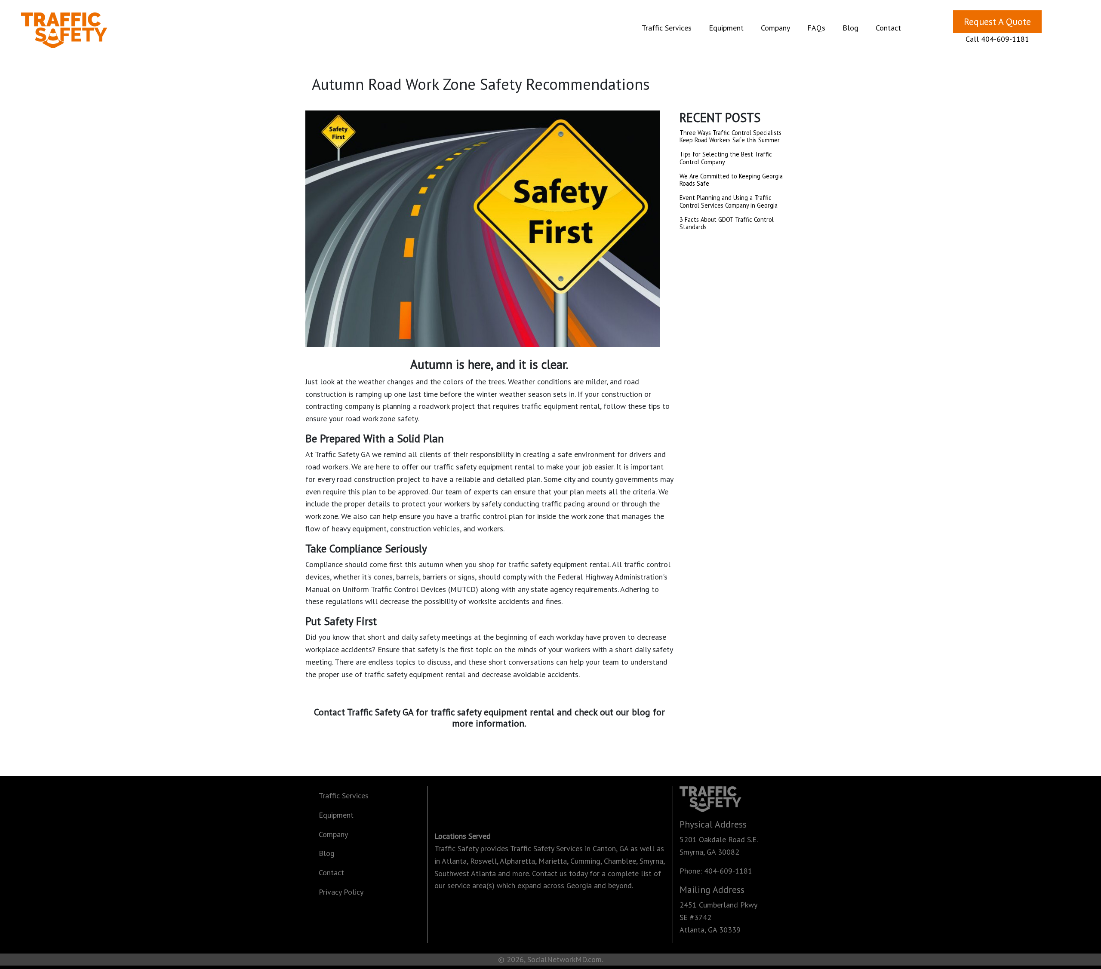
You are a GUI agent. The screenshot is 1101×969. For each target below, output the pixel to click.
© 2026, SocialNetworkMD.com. (550, 959)
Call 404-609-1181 (997, 39)
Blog (850, 28)
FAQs (816, 28)
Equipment (336, 815)
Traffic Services (344, 795)
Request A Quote (997, 21)
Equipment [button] (728, 27)
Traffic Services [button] (668, 27)
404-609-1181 (728, 871)
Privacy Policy (341, 892)
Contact (888, 28)
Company (775, 28)
